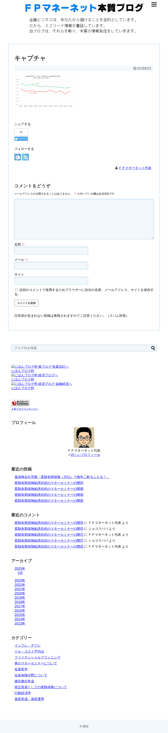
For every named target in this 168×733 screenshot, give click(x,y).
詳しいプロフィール (85, 455)
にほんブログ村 (22, 371)
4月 (20, 573)
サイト (19, 274)
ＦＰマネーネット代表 (135, 168)
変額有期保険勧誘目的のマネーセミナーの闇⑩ (49, 489)
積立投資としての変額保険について (41, 687)
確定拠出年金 (24, 681)
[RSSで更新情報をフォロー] (25, 157)
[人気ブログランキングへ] (20, 405)
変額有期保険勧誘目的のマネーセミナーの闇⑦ (49, 534)
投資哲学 (21, 669)
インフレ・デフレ (28, 645)
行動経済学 (23, 693)
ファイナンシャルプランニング (37, 657)
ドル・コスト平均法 (29, 651)
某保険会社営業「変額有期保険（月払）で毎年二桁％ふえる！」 (62, 477)
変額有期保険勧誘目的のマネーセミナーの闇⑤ (49, 546)
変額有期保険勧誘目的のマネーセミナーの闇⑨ (49, 494)
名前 (19, 244)
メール (21, 259)
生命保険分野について (31, 675)
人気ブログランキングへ (24, 408)
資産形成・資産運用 (29, 699)
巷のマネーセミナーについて (36, 663)
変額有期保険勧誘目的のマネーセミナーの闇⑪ (49, 483)
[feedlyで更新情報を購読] (17, 157)
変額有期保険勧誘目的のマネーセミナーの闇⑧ (49, 500)
